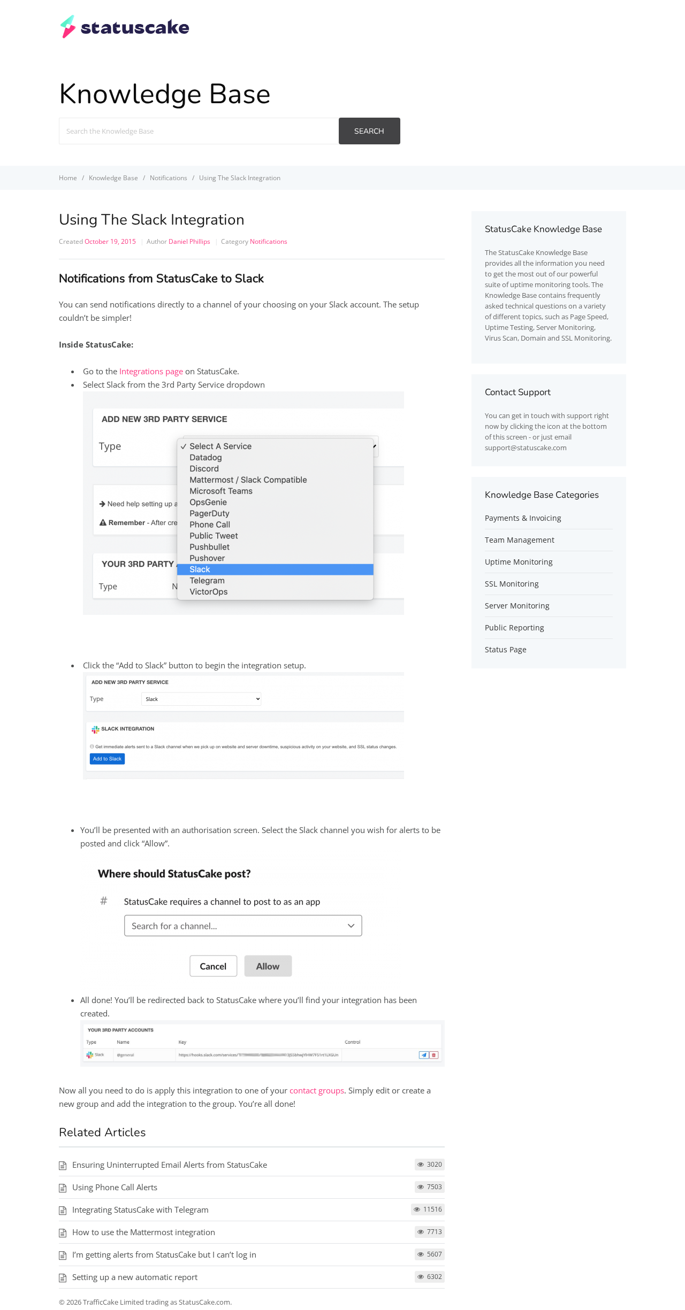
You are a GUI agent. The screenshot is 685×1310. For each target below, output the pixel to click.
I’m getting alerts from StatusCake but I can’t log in (164, 1254)
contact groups (317, 1090)
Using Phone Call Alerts (114, 1187)
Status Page (506, 649)
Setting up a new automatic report (134, 1277)
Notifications (268, 241)
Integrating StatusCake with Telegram (140, 1209)
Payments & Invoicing (523, 518)
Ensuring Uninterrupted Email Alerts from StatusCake (169, 1164)
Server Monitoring (517, 605)
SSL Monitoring (512, 584)
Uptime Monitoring (519, 562)
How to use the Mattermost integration (143, 1232)
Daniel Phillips (189, 241)
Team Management (519, 540)
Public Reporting (514, 627)
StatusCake (516, 252)
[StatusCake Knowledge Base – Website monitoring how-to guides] (125, 37)
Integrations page (151, 371)
